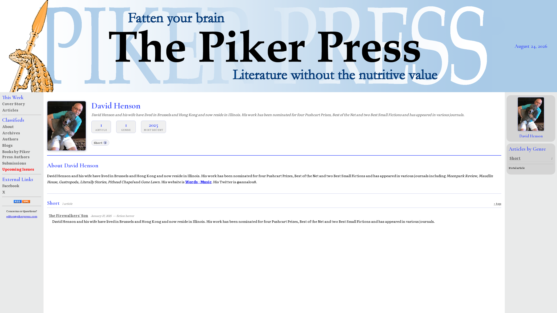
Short (100, 143)
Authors (10, 139)
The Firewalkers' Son (68, 215)
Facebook (10, 185)
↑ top (497, 203)
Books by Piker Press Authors (16, 154)
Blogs (7, 145)
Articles (10, 110)
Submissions (14, 163)
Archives (11, 132)
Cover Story (13, 103)
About (8, 126)
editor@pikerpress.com (21, 216)
